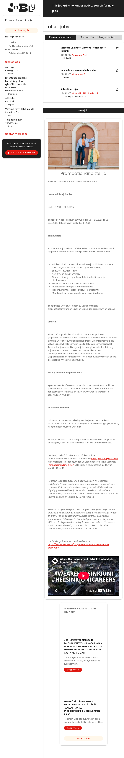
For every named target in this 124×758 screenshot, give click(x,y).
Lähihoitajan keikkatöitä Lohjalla (78, 70)
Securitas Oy (12, 112)
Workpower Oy (79, 74)
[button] (119, 8)
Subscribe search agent (23, 152)
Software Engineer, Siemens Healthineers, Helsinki (83, 49)
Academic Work (79, 55)
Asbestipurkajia (69, 89)
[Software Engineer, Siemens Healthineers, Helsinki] (51, 49)
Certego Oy (11, 70)
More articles (83, 753)
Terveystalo (11, 122)
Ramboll (9, 101)
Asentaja (10, 67)
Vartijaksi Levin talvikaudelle (19, 109)
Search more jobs (16, 134)
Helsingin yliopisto (14, 36)
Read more (73, 684)
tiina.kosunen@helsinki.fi (61, 479)
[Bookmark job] (118, 48)
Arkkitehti (10, 98)
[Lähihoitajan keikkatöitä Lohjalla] (51, 72)
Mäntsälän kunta (14, 90)
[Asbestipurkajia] (51, 91)
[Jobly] (21, 7)
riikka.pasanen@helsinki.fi (104, 473)
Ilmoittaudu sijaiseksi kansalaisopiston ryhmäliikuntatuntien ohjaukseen (16, 82)
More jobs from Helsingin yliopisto (97, 37)
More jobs (83, 110)
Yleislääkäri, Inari (13, 119)
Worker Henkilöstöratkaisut (85, 93)
